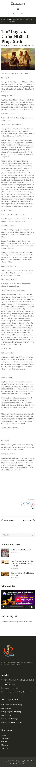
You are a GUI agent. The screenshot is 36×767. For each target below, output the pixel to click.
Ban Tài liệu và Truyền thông (11, 705)
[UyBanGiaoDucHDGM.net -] (18, 3)
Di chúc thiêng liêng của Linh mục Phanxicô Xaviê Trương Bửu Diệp (22, 563)
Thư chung (5, 738)
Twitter (28, 504)
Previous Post (10, 520)
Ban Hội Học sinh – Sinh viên (11, 722)
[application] (18, 599)
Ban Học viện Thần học (9, 719)
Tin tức (3, 735)
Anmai (15, 45)
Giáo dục (4, 742)
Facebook (23, 504)
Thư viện (4, 748)
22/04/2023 (6, 45)
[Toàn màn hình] (32, 607)
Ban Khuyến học (7, 715)
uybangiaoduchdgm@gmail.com (20, 692)
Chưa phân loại (12, 19)
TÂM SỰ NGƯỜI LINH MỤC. (21, 550)
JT (25, 763)
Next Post (27, 520)
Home (3, 19)
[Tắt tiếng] (29, 607)
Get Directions (9, 685)
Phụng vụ (4, 745)
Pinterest (33, 504)
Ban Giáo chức (6, 708)
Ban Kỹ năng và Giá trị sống (11, 712)
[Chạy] (4, 607)
